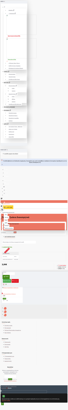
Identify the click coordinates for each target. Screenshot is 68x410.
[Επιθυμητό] (4, 300)
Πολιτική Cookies (6, 400)
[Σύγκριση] (7, 301)
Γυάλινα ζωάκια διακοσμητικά (8, 212)
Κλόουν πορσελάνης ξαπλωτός (9, 294)
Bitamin (9, 388)
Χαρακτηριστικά (7, 247)
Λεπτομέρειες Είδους (10, 236)
